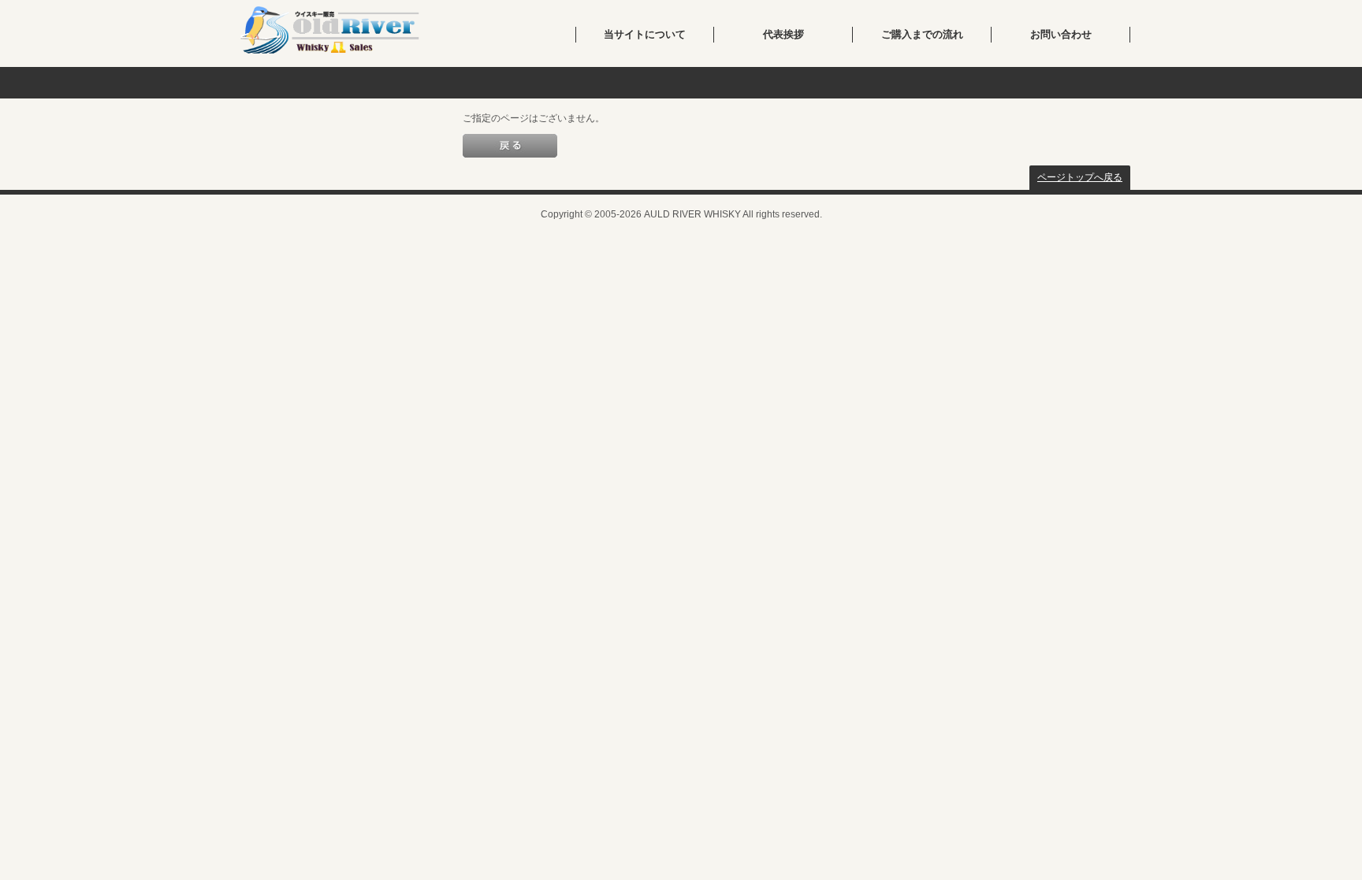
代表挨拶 (783, 34)
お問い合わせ (1061, 34)
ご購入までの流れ (922, 34)
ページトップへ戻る (1079, 177)
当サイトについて (645, 34)
